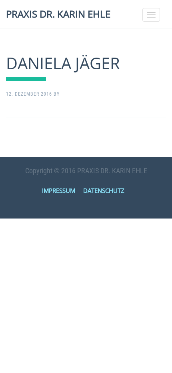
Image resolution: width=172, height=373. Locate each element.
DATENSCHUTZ (103, 190)
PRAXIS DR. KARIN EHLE (58, 13)
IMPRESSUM (58, 190)
